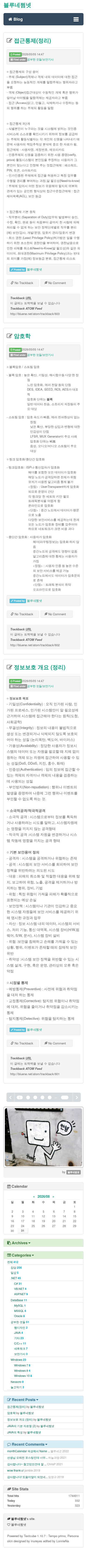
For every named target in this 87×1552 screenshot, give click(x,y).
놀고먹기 (17, 1387)
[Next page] (76, 1097)
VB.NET (20, 1289)
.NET (16, 1278)
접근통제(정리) (31, 40)
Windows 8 (22, 1370)
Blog (17, 18)
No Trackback (23, 283)
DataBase (19, 1300)
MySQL (20, 1305)
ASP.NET (21, 1294)
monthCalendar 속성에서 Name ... (28, 1451)
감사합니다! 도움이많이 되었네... (27, 1477)
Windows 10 (23, 1376)
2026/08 (44, 1196)
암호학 (21, 336)
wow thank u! (15, 1470)
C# (18, 1283)
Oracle (19, 1316)
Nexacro (17, 1382)
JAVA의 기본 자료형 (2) (21, 1426)
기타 (19, 1338)
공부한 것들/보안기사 (40, 59)
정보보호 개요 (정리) (38, 667)
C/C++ (20, 1343)
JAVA (18, 1333)
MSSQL (20, 1311)
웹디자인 (21, 1327)
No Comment (56, 283)
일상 (15, 1272)
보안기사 (21, 1354)
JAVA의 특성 (15, 1432)
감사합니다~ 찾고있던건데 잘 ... (26, 1464)
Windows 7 (22, 1365)
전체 (12, 1262)
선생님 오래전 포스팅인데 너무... (27, 1457)
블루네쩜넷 (17, 5)
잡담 (16, 1267)
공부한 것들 (20, 1322)
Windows (18, 1359)
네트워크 (21, 1348)
